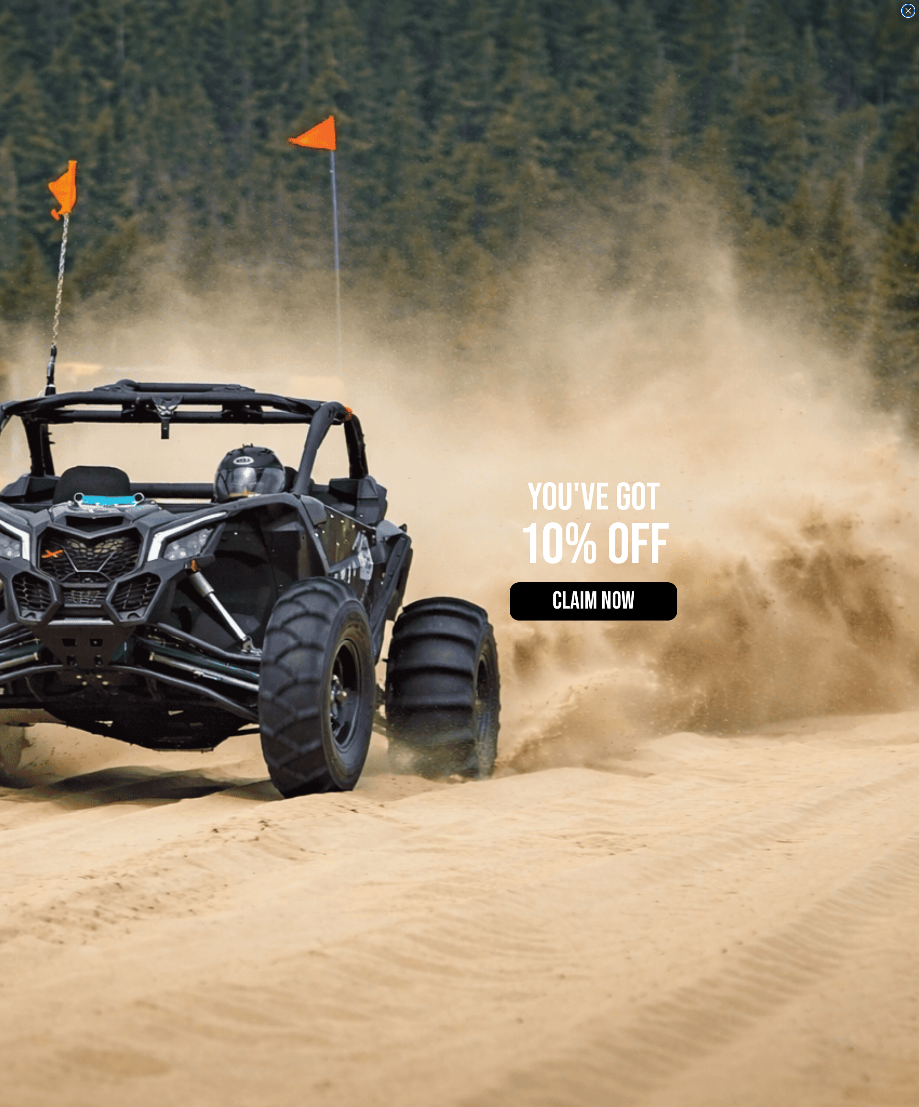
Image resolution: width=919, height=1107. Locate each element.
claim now (593, 601)
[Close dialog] (908, 11)
